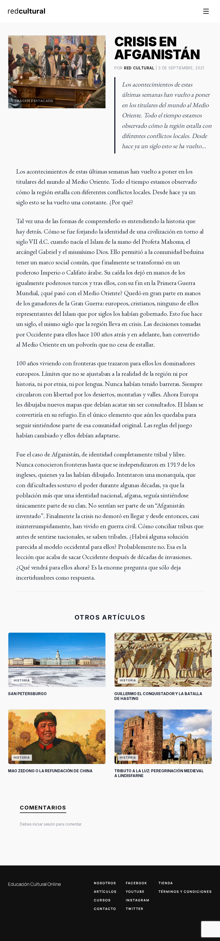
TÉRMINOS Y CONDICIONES (185, 891)
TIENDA (166, 883)
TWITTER (135, 908)
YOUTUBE (135, 891)
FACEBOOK (136, 883)
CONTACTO (105, 908)
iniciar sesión (43, 824)
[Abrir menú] (206, 11)
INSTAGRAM (137, 900)
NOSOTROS (105, 883)
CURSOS (102, 900)
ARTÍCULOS (105, 891)
